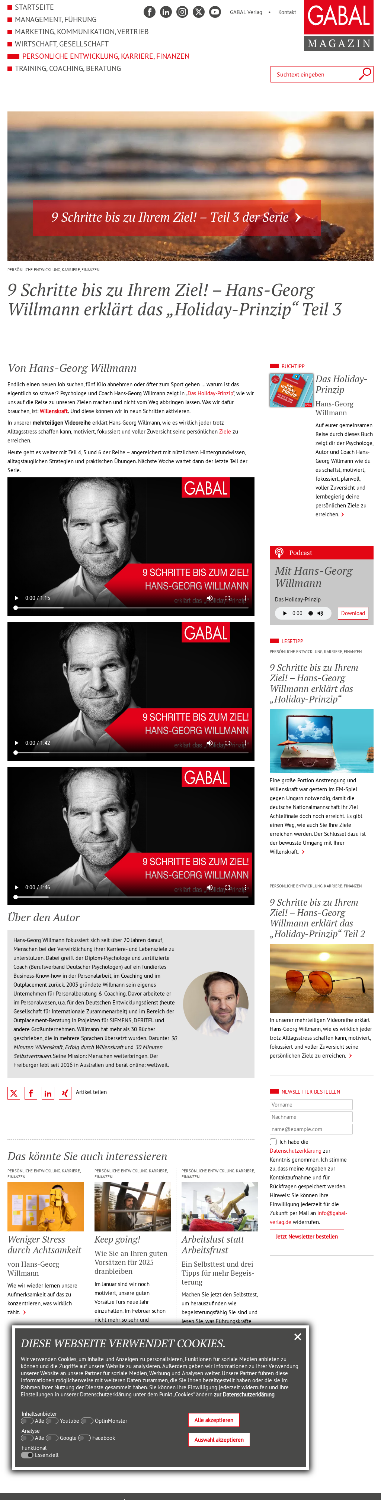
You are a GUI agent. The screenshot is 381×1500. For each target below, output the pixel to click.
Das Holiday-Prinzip (210, 393)
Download (353, 613)
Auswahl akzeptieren (219, 1439)
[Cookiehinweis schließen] (297, 1336)
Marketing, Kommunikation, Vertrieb (82, 31)
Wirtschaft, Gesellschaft (62, 43)
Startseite (34, 7)
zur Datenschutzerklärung (244, 1394)
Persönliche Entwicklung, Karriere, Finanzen (105, 56)
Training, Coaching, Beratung (68, 68)
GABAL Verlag (246, 12)
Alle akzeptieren (214, 1419)
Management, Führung (55, 19)
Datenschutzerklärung (295, 1150)
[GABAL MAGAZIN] (339, 47)
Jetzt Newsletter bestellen (307, 1236)
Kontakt (287, 12)
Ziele (225, 431)
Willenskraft (54, 411)
